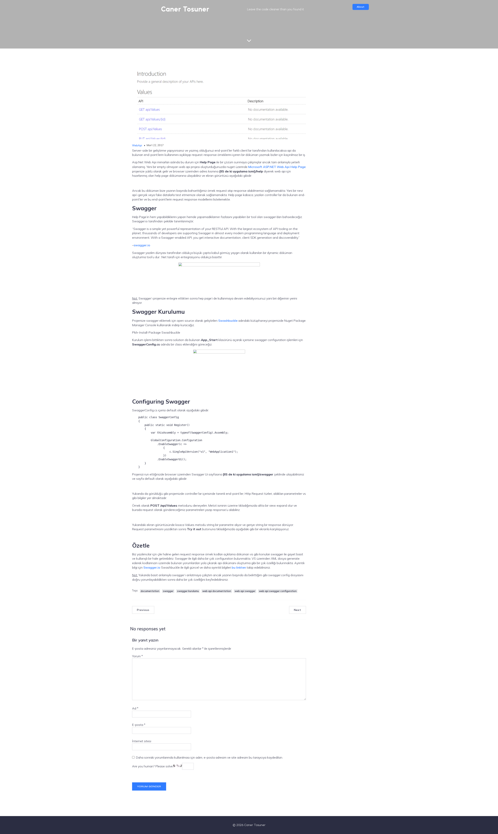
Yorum (137, 656)
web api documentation (216, 591)
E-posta (138, 725)
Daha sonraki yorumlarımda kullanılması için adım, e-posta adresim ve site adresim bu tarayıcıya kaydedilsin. (209, 757)
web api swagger (245, 591)
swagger (168, 591)
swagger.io (142, 245)
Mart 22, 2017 (155, 145)
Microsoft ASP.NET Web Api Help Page (277, 167)
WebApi (137, 145)
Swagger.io (151, 567)
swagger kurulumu (188, 591)
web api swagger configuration (278, 591)
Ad (135, 708)
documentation (150, 591)
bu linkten (239, 567)
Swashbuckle (228, 320)
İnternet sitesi (141, 741)
